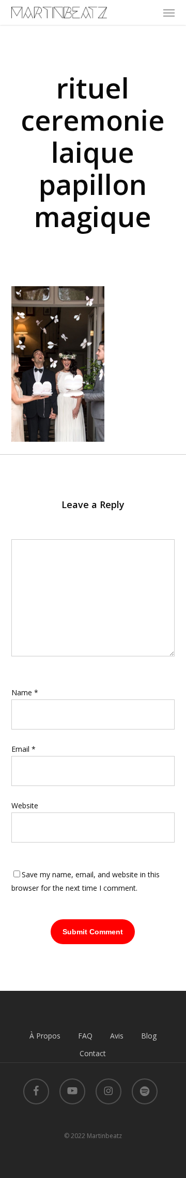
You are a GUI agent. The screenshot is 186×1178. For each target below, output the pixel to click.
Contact (93, 1053)
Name (24, 692)
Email (23, 749)
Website (24, 805)
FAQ (85, 1036)
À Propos (44, 1036)
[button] (169, 12)
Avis (116, 1036)
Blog (149, 1036)
